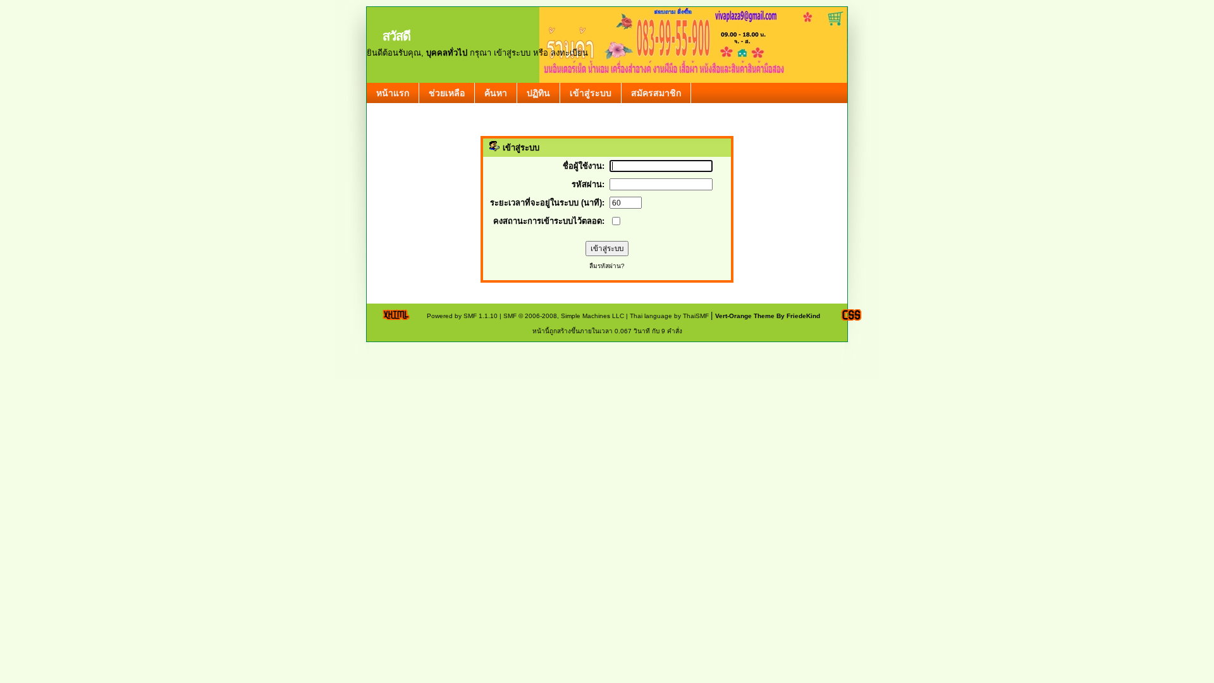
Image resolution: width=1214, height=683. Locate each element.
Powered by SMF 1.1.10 (462, 315)
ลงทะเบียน (569, 53)
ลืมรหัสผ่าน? (607, 265)
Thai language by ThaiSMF (669, 315)
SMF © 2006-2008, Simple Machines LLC (563, 315)
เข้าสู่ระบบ (512, 53)
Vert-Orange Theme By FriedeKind (767, 315)
